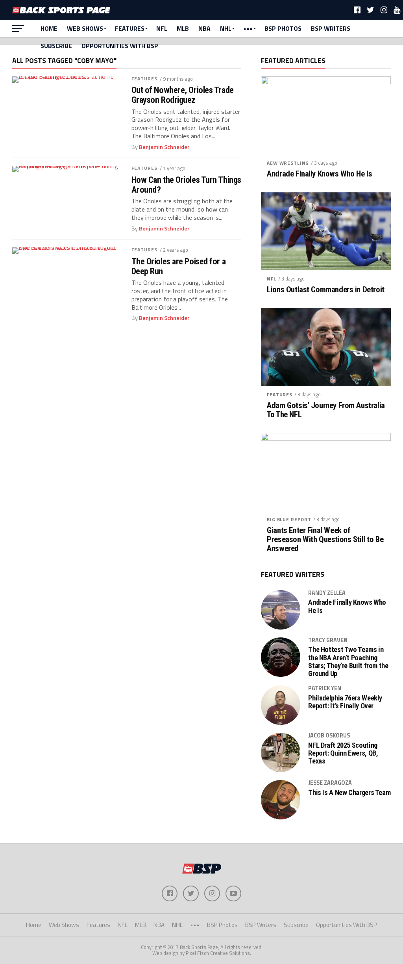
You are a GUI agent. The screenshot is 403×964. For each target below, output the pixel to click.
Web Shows (85, 28)
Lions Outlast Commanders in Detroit (325, 289)
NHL (225, 28)
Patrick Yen (324, 688)
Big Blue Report (289, 519)
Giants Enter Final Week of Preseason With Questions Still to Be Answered (325, 539)
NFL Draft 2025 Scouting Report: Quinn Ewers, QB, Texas (343, 753)
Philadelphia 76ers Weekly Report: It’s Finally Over (345, 702)
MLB (183, 28)
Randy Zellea (327, 593)
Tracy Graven (328, 640)
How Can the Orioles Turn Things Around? (186, 184)
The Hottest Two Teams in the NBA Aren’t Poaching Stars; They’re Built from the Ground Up (348, 662)
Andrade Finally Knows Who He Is (319, 173)
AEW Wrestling (288, 163)
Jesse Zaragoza (330, 783)
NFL (161, 28)
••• (248, 28)
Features (129, 28)
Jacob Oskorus (329, 735)
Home (49, 28)
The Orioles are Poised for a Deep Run (178, 266)
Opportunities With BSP (119, 45)
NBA (204, 28)
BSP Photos (282, 28)
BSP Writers (330, 28)
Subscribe (56, 45)
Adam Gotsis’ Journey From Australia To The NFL (326, 410)
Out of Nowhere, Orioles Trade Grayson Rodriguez (182, 94)
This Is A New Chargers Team (349, 793)
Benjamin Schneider (164, 147)
